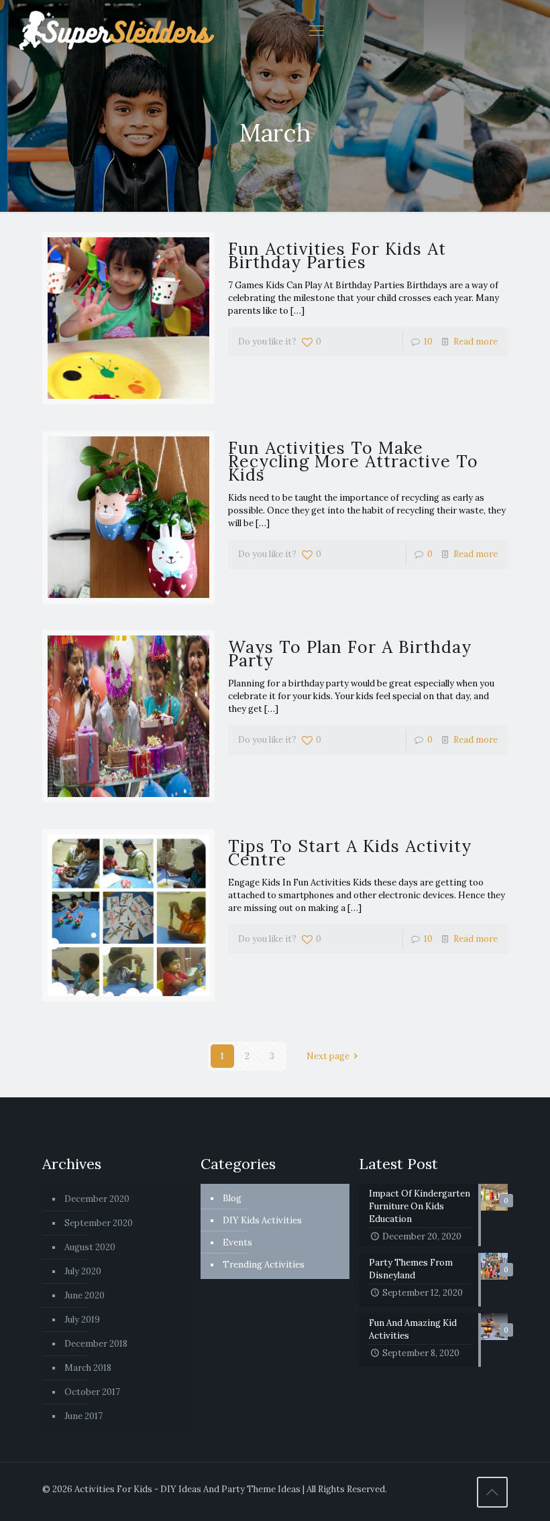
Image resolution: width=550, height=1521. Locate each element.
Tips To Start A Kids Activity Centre (350, 852)
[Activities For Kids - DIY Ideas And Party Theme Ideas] (117, 30)
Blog (232, 1198)
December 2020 (96, 1199)
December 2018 (95, 1343)
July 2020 (82, 1271)
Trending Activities (264, 1264)
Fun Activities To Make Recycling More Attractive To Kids (353, 461)
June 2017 (83, 1416)
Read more (475, 341)
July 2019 (82, 1319)
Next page (328, 1056)
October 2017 (92, 1392)
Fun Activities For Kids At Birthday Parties (337, 255)
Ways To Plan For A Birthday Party (350, 653)
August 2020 (89, 1247)
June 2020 (84, 1295)
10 (428, 341)
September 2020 (98, 1223)
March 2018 (87, 1368)
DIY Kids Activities (262, 1220)
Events (237, 1242)
